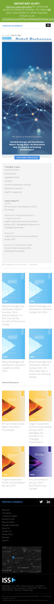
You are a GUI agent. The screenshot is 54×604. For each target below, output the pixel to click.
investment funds (12, 170)
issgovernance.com (9, 598)
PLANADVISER (31, 588)
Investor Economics (27, 586)
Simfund (18, 590)
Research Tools (8, 519)
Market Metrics (7, 588)
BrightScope (6, 586)
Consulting (6, 513)
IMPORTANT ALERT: (27, 3)
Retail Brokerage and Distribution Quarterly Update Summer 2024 (13, 366)
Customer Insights (9, 516)
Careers (5, 540)
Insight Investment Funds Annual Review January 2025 (13, 482)
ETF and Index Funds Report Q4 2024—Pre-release (13, 426)
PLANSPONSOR (7, 590)
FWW (17, 586)
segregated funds (12, 177)
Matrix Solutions (19, 588)
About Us (6, 528)
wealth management (13, 192)
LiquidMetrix (39, 586)
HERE (36, 600)
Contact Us (6, 531)
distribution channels (13, 188)
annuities (8, 181)
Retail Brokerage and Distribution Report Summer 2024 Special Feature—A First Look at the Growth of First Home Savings (13, 315)
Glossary (5, 537)
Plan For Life (42, 588)
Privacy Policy (7, 534)
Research (6, 510)
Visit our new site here (19, 6)
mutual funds (10, 173)
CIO (13, 586)
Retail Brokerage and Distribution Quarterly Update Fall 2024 (40, 309)
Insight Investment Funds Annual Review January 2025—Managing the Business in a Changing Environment (22, 224)
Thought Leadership (10, 525)
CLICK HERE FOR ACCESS (27, 157)
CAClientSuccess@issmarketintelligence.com (28, 18)
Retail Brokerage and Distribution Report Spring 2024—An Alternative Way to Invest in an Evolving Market (40, 369)
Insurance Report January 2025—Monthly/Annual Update (38, 484)
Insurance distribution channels (18, 184)
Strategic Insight (27, 590)
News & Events (8, 522)
